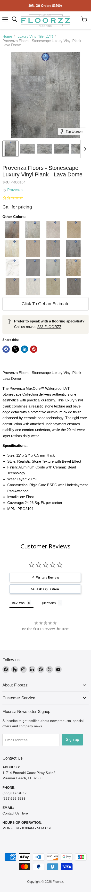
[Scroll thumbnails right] (84, 149)
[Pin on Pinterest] (33, 349)
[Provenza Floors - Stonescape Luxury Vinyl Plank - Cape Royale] (51, 229)
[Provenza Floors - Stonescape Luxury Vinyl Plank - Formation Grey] (72, 248)
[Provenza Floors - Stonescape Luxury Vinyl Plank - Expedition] (51, 248)
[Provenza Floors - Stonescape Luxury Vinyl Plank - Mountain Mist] (51, 267)
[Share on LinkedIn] (24, 349)
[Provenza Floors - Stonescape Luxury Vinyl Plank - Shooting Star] (72, 286)
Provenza (15, 190)
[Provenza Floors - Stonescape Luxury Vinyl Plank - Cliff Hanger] (72, 229)
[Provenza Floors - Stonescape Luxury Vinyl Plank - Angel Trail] (31, 229)
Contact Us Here (15, 813)
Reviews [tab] (18, 603)
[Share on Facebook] (6, 349)
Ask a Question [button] (47, 589)
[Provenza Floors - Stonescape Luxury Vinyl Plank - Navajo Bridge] (72, 267)
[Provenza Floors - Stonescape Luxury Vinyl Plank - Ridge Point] (10, 286)
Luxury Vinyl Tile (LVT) (35, 36)
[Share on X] (15, 349)
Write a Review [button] (47, 577)
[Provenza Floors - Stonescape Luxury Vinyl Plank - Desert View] (10, 248)
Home (7, 36)
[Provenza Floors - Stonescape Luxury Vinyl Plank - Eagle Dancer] (31, 248)
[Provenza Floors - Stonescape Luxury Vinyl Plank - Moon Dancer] (31, 267)
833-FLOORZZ (49, 327)
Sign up (72, 739)
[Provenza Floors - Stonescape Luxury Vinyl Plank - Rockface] (51, 286)
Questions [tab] (48, 603)
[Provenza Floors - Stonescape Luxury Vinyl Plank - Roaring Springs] (31, 286)
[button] (84, 19)
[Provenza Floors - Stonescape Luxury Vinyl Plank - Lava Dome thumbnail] (10, 148)
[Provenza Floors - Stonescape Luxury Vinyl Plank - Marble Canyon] (10, 267)
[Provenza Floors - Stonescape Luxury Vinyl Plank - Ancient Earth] (10, 229)
